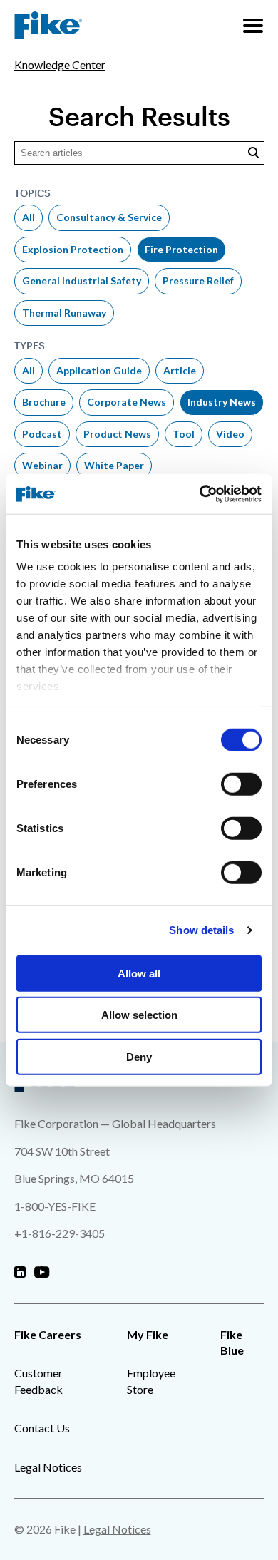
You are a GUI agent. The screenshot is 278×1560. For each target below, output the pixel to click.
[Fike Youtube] (41, 1273)
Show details (201, 930)
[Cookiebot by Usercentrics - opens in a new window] (200, 494)
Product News (117, 434)
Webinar (42, 465)
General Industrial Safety (81, 280)
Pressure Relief (198, 280)
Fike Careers (47, 1334)
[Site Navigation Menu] (253, 25)
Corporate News (126, 402)
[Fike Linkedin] (20, 1273)
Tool (184, 434)
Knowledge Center (59, 64)
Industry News (221, 402)
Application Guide (99, 370)
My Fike (147, 1334)
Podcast (42, 434)
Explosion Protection (72, 249)
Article (179, 370)
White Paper (114, 465)
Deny (139, 1056)
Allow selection (139, 1015)
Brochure (44, 402)
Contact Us (42, 1428)
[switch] (241, 783)
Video (230, 434)
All (28, 217)
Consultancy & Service (109, 217)
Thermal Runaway (64, 313)
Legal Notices (48, 1467)
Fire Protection (181, 249)
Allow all (139, 973)
